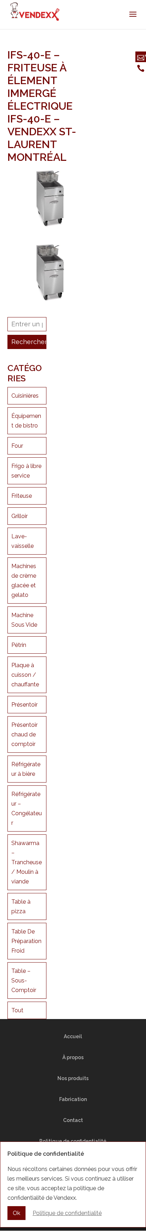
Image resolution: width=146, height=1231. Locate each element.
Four (17, 445)
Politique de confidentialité (67, 1213)
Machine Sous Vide (24, 620)
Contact (73, 1120)
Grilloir (19, 516)
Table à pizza (20, 906)
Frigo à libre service (26, 471)
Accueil (73, 1036)
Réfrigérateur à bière (25, 769)
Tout (17, 1010)
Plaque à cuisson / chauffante (25, 675)
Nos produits (73, 1078)
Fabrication (73, 1099)
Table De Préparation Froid (26, 941)
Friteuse (21, 495)
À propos (73, 1057)
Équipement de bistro (26, 421)
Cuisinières (25, 395)
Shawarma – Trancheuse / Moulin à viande (26, 862)
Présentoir (24, 704)
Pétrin (18, 645)
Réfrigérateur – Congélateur (26, 808)
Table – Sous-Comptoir (23, 980)
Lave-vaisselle (22, 541)
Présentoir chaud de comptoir (24, 734)
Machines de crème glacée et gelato (23, 580)
